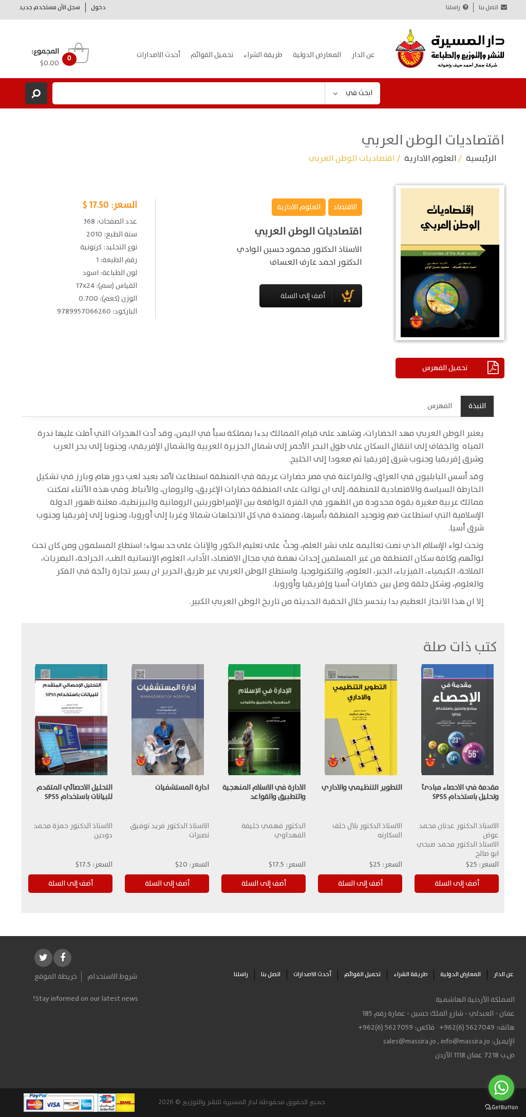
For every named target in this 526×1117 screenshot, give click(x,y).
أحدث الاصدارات (158, 55)
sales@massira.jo (409, 1041)
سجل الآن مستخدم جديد (49, 7)
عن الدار (363, 55)
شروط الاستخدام (112, 976)
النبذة (477, 406)
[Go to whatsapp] (501, 1088)
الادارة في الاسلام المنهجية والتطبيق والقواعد (264, 792)
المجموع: (45, 51)
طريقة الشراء (263, 55)
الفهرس (439, 406)
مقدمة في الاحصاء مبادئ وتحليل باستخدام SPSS (460, 792)
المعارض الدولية (317, 55)
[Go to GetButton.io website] (501, 1107)
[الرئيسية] (450, 48)
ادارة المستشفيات (182, 787)
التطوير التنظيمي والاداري (362, 787)
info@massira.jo (465, 1041)
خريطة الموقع (55, 976)
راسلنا (453, 7)
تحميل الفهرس (444, 368)
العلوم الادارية (430, 158)
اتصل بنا (488, 7)
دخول (98, 7)
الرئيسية (481, 158)
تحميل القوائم (212, 55)
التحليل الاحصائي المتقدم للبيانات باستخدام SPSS (74, 792)
